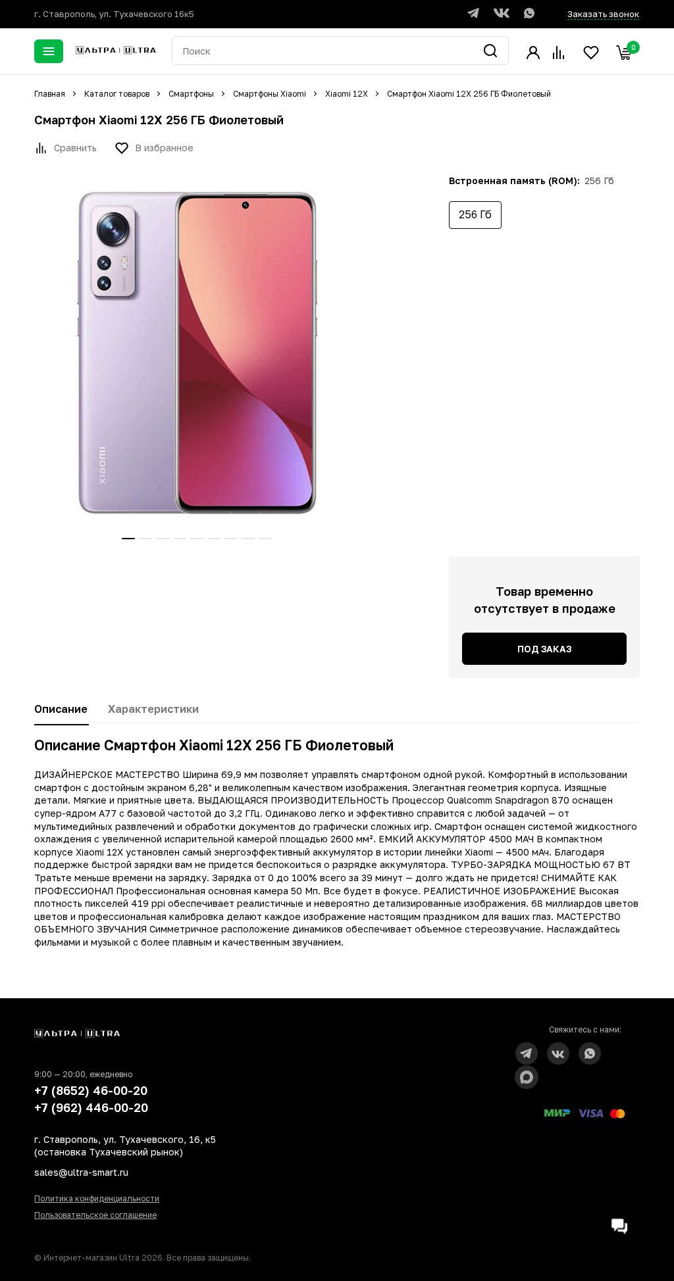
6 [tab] (213, 538)
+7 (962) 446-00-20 (91, 1107)
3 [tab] (162, 538)
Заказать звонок (603, 14)
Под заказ (544, 648)
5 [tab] (196, 538)
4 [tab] (179, 538)
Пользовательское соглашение (95, 1215)
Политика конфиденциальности (96, 1198)
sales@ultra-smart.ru (81, 1172)
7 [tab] (231, 538)
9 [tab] (265, 538)
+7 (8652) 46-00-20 (90, 1090)
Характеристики (153, 708)
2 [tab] (145, 538)
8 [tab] (248, 538)
